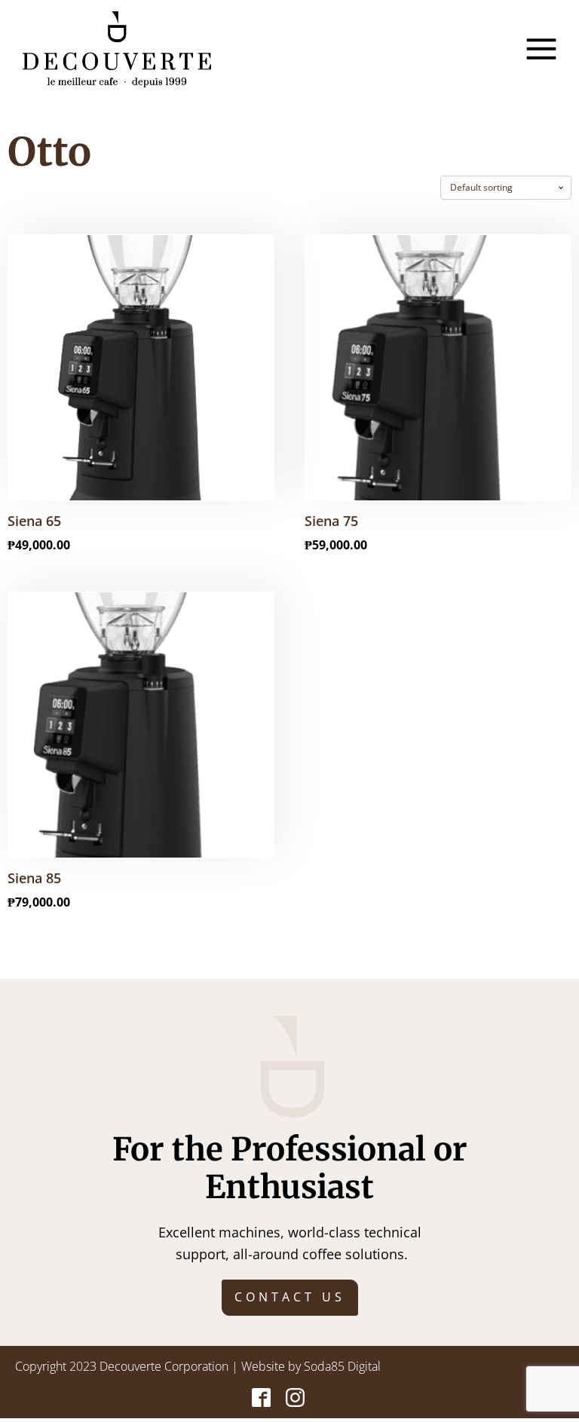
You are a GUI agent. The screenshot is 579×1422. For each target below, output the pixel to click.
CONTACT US (289, 1297)
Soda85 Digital (342, 1366)
